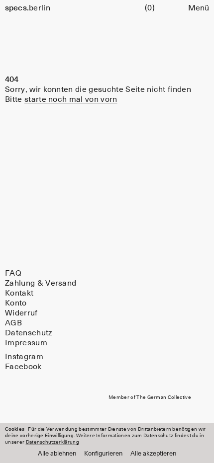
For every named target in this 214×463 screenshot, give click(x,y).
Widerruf (21, 313)
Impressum (26, 343)
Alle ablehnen (57, 454)
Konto (16, 303)
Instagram (24, 357)
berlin (27, 8)
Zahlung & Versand (40, 283)
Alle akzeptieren (153, 454)
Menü (198, 8)
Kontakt (19, 293)
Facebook (23, 367)
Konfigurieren (103, 454)
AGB (13, 323)
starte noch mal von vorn (70, 99)
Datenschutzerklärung (52, 442)
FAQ (13, 273)
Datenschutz (29, 333)
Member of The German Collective (149, 397)
